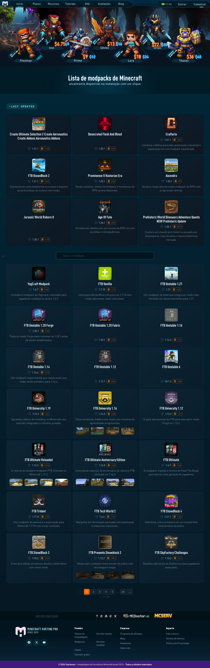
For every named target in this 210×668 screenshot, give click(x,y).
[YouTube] (44, 642)
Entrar (182, 4)
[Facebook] (29, 642)
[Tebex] (107, 615)
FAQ (87, 3)
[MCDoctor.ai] (136, 615)
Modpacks (80, 641)
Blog (121, 3)
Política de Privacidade (177, 643)
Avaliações (104, 3)
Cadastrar (200, 4)
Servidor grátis (82, 654)
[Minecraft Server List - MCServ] (163, 615)
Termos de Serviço (175, 638)
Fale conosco (172, 633)
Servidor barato (104, 633)
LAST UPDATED (23, 106)
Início (19, 3)
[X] (36, 642)
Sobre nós (125, 648)
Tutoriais (70, 3)
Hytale (78, 649)
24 (123, 592)
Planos (37, 3)
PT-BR (169, 4)
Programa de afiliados (131, 633)
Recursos (53, 3)
